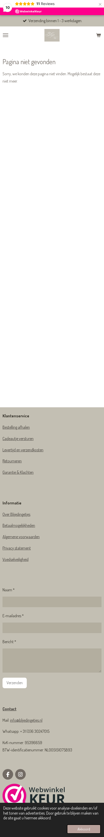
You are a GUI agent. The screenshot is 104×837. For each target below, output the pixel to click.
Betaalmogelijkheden (19, 525)
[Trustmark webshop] (34, 797)
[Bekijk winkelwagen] (98, 35)
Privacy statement (17, 548)
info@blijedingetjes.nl (26, 720)
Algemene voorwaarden (21, 536)
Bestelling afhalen (16, 427)
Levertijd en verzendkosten (23, 449)
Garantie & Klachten (18, 472)
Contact (9, 708)
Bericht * (9, 641)
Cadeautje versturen (18, 438)
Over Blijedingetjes (16, 514)
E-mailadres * (13, 615)
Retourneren (12, 460)
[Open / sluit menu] (5, 35)
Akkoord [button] (83, 829)
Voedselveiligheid (16, 559)
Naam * (9, 589)
